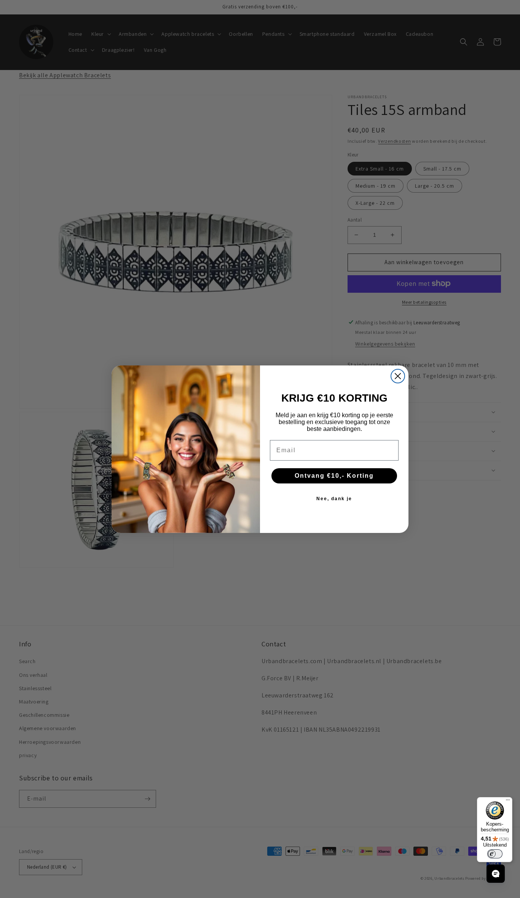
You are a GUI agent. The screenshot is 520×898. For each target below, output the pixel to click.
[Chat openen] (496, 874)
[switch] (494, 853)
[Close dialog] (398, 376)
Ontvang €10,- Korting (334, 475)
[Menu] (507, 801)
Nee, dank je (334, 498)
